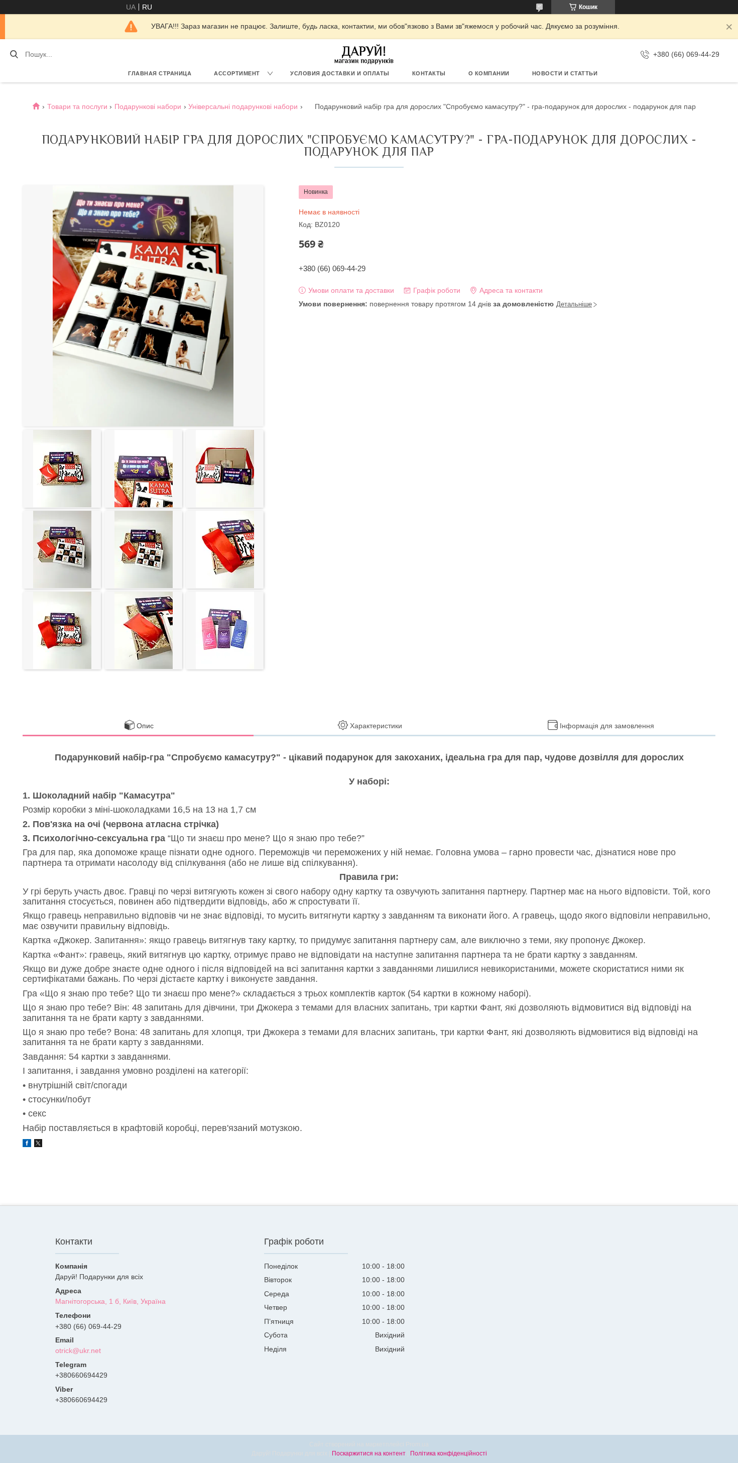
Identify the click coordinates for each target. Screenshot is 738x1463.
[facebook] (27, 1145)
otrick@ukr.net (78, 1350)
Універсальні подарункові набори (243, 106)
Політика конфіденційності (448, 1453)
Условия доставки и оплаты (340, 73)
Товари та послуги (77, 106)
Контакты (429, 73)
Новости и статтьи (565, 73)
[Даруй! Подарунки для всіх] (364, 54)
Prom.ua (417, 1444)
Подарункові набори (147, 106)
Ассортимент (237, 73)
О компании (489, 73)
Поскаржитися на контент (369, 1453)
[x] (38, 1145)
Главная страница (159, 73)
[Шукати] (14, 54)
